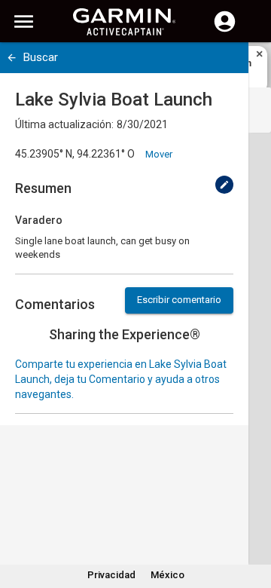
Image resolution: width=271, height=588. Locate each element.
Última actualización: (64, 124)
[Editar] (224, 185)
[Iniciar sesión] (224, 30)
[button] (252, 519)
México (167, 574)
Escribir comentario (179, 299)
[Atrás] (11, 57)
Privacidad (111, 574)
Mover (158, 154)
